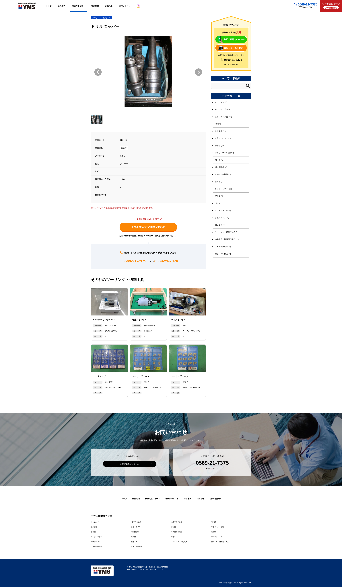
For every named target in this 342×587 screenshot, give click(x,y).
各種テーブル (95, 542)
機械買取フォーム (152, 498)
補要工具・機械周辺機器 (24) (227, 239)
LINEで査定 (234, 39)
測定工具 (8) (220, 225)
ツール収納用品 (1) (223, 246)
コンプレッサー (96, 537)
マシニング (95, 522)
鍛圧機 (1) (219, 182)
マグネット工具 (216, 537)
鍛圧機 (213, 532)
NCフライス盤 (136, 522)
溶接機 (133, 537)
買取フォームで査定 (233, 48)
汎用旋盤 (94, 527)
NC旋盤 (214, 522)
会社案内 (136, 498)
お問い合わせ (215, 498)
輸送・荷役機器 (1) (223, 254)
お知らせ (200, 498)
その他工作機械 (176, 532)
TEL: (132, 261)
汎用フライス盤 (176, 522)
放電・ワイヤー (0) (223, 138)
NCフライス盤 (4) (222, 109)
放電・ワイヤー (136, 527)
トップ (124, 498)
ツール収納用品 (96, 546)
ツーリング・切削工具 (101, 18)
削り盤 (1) (219, 160)
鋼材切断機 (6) (221, 167)
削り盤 (93, 532)
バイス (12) (219, 203)
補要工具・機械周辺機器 (220, 542)
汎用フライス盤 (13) (223, 117)
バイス (173, 537)
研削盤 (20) (219, 145)
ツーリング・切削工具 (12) (226, 232)
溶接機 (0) (219, 196)
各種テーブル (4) (222, 218)
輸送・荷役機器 (136, 546)
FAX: (164, 261)
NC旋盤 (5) (219, 124)
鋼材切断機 (135, 532)
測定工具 (134, 542)
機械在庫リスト (171, 498)
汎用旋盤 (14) (220, 131)
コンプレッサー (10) (223, 189)
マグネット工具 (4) (223, 210)
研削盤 (173, 527)
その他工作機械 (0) (223, 174)
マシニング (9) (221, 102)
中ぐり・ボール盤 (217, 527)
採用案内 (187, 498)
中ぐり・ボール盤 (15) (224, 153)
